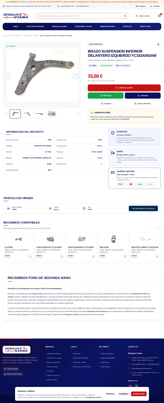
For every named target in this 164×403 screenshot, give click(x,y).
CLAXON (8, 247)
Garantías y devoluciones (82, 367)
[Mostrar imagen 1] (15, 113)
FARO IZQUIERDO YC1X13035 (81, 247)
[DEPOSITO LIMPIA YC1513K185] (145, 238)
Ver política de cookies (93, 397)
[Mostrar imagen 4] (51, 113)
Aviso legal (76, 353)
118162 (92, 65)
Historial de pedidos (108, 358)
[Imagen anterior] (8, 74)
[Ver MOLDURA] (125, 256)
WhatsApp (107, 95)
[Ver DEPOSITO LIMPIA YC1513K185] (157, 256)
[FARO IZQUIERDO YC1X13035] (82, 238)
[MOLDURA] (113, 238)
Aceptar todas (139, 394)
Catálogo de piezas (35, 26)
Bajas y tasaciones (53, 362)
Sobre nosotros (107, 26)
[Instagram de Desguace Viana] (136, 386)
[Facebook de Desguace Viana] (130, 386)
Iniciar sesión (105, 367)
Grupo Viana (145, 26)
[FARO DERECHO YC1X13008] (50, 238)
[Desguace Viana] (16, 349)
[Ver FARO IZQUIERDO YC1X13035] (93, 256)
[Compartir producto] (158, 44)
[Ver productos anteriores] (153, 228)
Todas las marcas (53, 375)
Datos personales (107, 353)
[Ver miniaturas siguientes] (78, 113)
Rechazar (110, 394)
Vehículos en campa (54, 358)
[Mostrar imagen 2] (27, 113)
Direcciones (105, 362)
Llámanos (144, 95)
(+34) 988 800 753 (67, 6)
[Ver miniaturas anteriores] (5, 113)
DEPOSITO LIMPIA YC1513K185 (144, 247)
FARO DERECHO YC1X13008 (48, 247)
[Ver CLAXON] (30, 256)
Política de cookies (79, 362)
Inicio (15, 26)
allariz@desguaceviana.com (142, 368)
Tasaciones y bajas (83, 26)
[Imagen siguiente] (76, 74)
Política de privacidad (80, 358)
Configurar (123, 394)
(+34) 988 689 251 (82, 6)
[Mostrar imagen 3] (39, 113)
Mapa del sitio (52, 380)
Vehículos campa (59, 26)
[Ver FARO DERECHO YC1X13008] (62, 256)
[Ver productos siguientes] (158, 228)
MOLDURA (104, 247)
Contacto (127, 26)
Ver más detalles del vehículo (143, 208)
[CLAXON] (18, 238)
